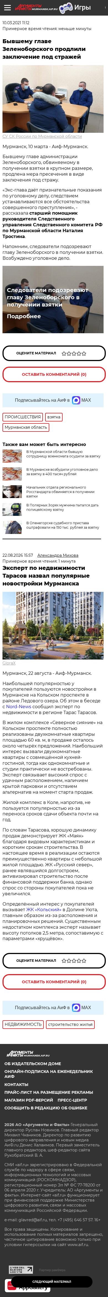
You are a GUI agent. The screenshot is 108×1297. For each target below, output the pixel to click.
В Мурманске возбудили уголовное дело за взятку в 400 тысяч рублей (62, 471)
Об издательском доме (32, 1063)
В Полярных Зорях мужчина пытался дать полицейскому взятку (62, 507)
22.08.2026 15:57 (17, 555)
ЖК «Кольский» (43, 909)
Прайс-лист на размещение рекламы (48, 1092)
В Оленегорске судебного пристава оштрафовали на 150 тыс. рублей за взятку (62, 525)
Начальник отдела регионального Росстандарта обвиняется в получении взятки (60, 491)
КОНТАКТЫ (16, 1084)
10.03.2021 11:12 (15, 22)
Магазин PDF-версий (28, 1100)
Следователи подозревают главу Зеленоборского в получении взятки (47, 297)
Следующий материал (51, 1282)
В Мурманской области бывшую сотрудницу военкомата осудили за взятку (63, 454)
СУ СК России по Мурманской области (42, 136)
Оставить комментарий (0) (54, 374)
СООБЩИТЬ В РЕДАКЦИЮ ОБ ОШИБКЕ (45, 1107)
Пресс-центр (72, 1100)
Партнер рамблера (52, 1270)
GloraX (9, 663)
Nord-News (18, 706)
